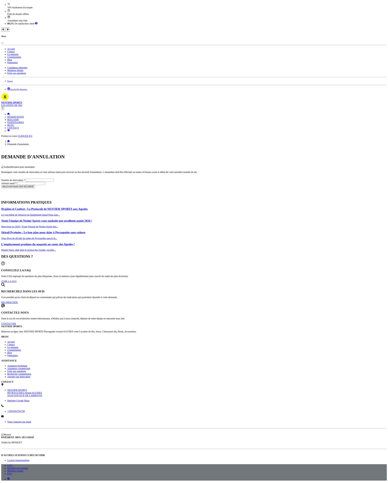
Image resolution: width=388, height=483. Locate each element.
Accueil (11, 49)
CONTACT (13, 128)
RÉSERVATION (15, 117)
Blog (9, 59)
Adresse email (9, 183)
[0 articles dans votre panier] (8, 131)
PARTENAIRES (15, 122)
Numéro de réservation (13, 180)
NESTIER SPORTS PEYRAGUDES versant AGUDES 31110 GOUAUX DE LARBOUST (24, 393)
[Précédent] (3, 29)
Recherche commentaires (19, 374)
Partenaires (12, 62)
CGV (10, 465)
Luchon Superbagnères (18, 460)
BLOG (10, 125)
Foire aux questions (16, 73)
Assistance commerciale (18, 368)
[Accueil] (8, 114)
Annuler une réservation (18, 376)
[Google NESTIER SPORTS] (8, 479)
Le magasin (12, 54)
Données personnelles (17, 468)
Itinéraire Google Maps (18, 400)
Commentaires (14, 57)
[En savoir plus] (36, 23)
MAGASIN (13, 119)
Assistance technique (17, 365)
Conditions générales (17, 67)
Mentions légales (15, 70)
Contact (11, 51)
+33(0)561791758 (16, 411)
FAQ (9, 473)
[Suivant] (8, 29)
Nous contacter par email (19, 422)
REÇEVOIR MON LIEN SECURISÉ (18, 187)
